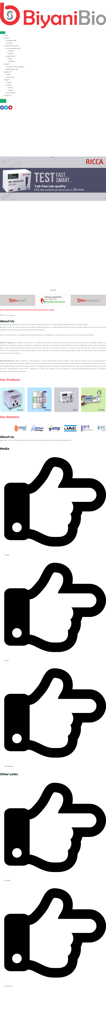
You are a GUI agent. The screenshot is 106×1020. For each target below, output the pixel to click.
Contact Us (7, 95)
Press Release (10, 93)
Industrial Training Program (15, 67)
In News (8, 82)
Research (7, 72)
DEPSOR (11, 51)
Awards (10, 90)
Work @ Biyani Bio (12, 69)
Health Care (10, 56)
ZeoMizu (11, 53)
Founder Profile (11, 40)
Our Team (9, 43)
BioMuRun (11, 61)
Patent (8, 74)
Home (6, 35)
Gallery (8, 85)
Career (6, 64)
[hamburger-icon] (2, 32)
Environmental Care (12, 48)
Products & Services (10, 46)
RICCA (10, 59)
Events (10, 87)
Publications (10, 77)
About (6, 38)
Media (6, 80)
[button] (50, 290)
